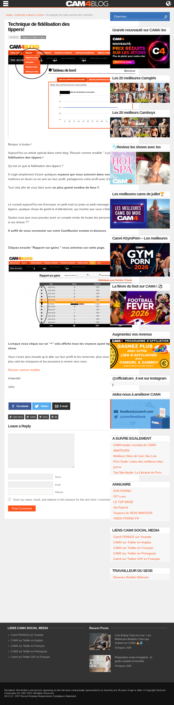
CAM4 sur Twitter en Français (133, 547)
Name (58, 477)
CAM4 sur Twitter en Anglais (132, 542)
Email (57, 484)
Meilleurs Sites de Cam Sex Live (135, 456)
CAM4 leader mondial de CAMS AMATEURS (134, 447)
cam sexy (18, 417)
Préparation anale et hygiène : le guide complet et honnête (133, 659)
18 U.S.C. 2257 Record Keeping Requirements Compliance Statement (40, 696)
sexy (45, 417)
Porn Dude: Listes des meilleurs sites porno (138, 464)
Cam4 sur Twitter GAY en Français (136, 558)
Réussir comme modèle (24, 370)
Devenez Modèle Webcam (131, 577)
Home (9, 15)
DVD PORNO (122, 491)
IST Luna (119, 496)
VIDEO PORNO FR (126, 518)
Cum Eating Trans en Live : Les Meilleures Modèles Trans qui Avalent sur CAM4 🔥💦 (133, 639)
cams (33, 417)
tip (56, 417)
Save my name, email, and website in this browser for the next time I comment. (62, 499)
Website (59, 492)
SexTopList (120, 507)
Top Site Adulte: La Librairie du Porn (137, 472)
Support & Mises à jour (29, 15)
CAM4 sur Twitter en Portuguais (134, 553)
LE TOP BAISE (123, 502)
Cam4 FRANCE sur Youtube (132, 536)
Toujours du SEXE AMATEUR (132, 513)
